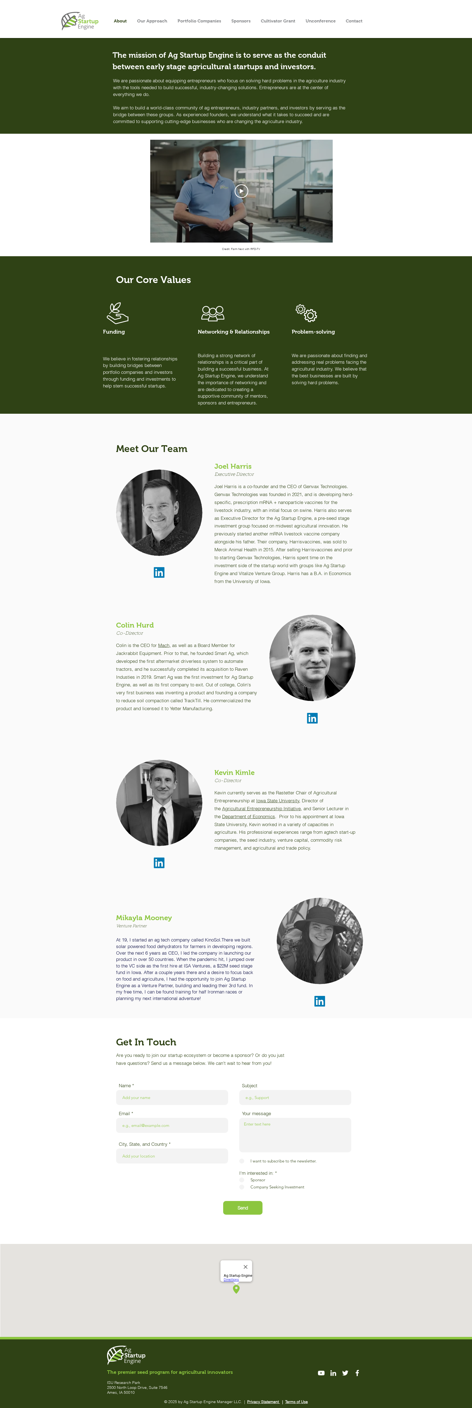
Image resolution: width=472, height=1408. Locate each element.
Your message (256, 1113)
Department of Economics (248, 816)
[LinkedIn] (159, 572)
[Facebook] (357, 1373)
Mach (163, 645)
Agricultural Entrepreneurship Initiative (261, 808)
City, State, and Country (143, 1144)
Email (124, 1113)
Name (125, 1085)
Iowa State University (277, 800)
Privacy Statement (263, 1401)
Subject (249, 1085)
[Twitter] (345, 1373)
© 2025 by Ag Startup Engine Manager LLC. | (205, 1401)
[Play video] (241, 191)
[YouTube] (321, 1373)
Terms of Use (296, 1401)
